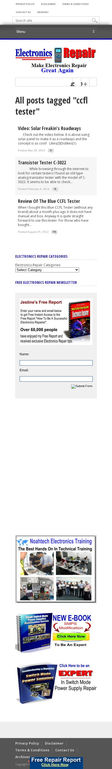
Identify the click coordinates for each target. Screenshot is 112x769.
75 (54, 231)
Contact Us (23, 12)
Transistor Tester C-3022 (42, 162)
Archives (42, 12)
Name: (24, 354)
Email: (24, 370)
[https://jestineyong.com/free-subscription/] (56, 763)
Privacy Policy (25, 3)
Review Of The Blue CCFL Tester (49, 201)
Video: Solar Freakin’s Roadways (49, 128)
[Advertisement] (56, 471)
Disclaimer (48, 3)
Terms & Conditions (75, 3)
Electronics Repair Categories (37, 265)
